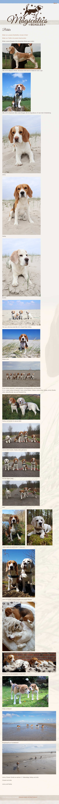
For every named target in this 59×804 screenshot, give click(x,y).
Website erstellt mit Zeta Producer (28, 797)
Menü (55, 3)
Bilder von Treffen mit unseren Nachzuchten (14, 38)
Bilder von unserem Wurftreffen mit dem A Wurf (15, 35)
